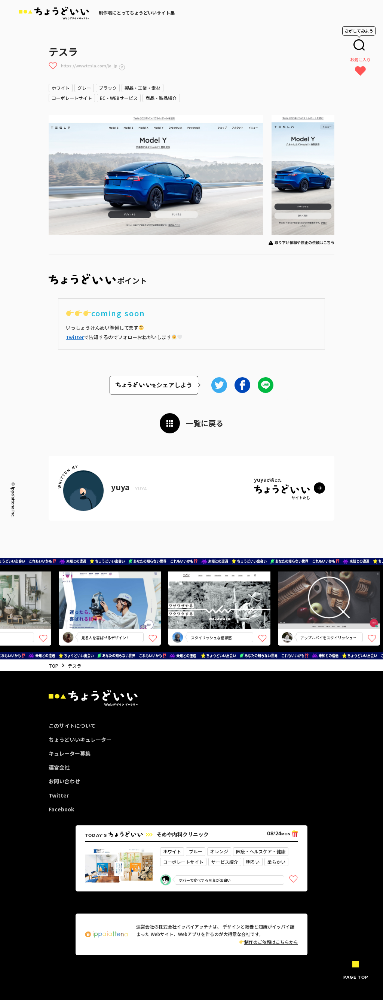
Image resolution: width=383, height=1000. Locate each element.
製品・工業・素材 (142, 88)
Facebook (61, 809)
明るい (253, 862)
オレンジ (219, 851)
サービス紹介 (224, 862)
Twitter (75, 337)
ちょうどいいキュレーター (80, 739)
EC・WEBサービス (119, 98)
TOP (53, 665)
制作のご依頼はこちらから (271, 942)
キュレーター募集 (70, 753)
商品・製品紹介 (161, 98)
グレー (84, 88)
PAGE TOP (355, 977)
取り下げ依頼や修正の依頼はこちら (304, 242)
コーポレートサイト (72, 98)
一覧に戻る (204, 423)
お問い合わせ (64, 781)
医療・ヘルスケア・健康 (260, 851)
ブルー (195, 851)
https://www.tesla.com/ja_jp (89, 65)
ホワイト (61, 88)
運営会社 (59, 767)
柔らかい (276, 862)
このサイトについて (72, 725)
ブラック (108, 88)
